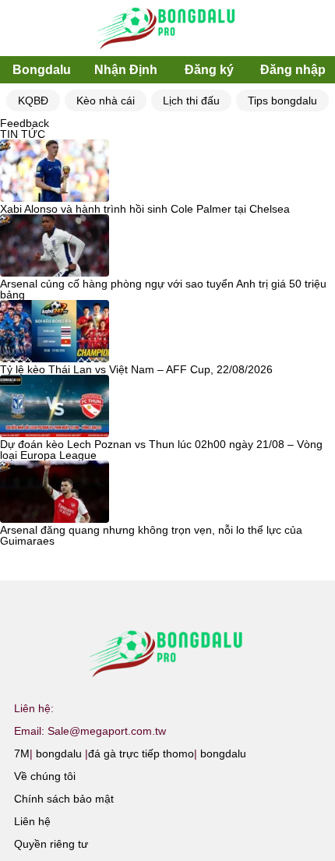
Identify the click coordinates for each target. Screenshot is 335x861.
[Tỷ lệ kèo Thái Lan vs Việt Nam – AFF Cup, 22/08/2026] (54, 332)
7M (22, 753)
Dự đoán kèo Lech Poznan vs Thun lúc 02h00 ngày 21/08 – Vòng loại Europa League (161, 449)
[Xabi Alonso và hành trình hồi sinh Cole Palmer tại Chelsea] (54, 171)
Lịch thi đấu (191, 100)
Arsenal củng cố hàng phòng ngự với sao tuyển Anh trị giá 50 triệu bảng (163, 289)
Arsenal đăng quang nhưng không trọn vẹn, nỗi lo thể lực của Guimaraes (151, 535)
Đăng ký (209, 69)
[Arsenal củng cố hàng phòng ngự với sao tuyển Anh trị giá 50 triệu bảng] (54, 246)
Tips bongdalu (282, 100)
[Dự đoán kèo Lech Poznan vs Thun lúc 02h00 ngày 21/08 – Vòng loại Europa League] (54, 407)
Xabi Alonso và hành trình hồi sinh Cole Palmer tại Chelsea (145, 208)
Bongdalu (41, 69)
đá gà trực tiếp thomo (141, 753)
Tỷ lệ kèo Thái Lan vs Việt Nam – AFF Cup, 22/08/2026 (136, 369)
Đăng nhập (293, 69)
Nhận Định (125, 69)
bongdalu (59, 753)
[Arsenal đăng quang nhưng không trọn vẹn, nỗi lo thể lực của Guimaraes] (54, 492)
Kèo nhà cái (105, 100)
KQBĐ (33, 100)
